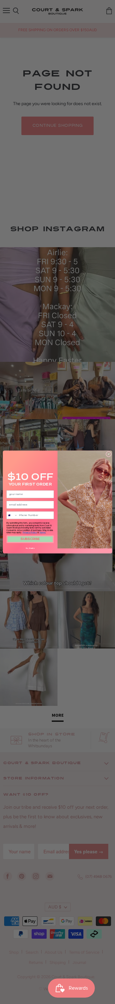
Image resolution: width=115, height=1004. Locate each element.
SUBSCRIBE (30, 539)
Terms (42, 532)
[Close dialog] (108, 454)
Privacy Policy (30, 532)
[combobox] (12, 515)
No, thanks (30, 548)
